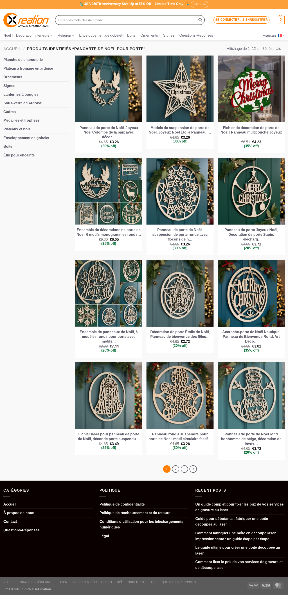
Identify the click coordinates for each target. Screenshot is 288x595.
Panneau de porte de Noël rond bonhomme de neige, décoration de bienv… (251, 439)
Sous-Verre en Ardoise (22, 103)
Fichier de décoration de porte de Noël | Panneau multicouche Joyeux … (251, 132)
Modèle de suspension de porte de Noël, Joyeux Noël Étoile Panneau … (180, 130)
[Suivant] (193, 469)
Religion (64, 35)
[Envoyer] (200, 20)
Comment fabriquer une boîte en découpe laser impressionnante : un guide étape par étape (235, 536)
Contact (10, 522)
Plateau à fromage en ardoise (28, 68)
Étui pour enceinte (19, 155)
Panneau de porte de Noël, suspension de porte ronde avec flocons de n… (180, 234)
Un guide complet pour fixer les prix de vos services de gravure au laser (239, 507)
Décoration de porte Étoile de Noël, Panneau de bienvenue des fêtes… (180, 334)
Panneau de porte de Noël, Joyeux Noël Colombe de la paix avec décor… (108, 132)
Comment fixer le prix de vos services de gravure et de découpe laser (239, 565)
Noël (7, 35)
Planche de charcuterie (23, 60)
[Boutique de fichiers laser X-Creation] (26, 20)
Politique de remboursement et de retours (134, 513)
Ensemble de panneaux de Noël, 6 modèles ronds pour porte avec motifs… (109, 336)
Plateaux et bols (17, 129)
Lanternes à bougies (20, 94)
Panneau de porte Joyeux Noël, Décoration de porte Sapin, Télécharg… (251, 234)
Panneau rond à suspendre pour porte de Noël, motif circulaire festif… (179, 436)
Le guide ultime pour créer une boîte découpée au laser (237, 550)
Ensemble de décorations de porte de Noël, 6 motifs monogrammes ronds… (108, 232)
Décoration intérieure (33, 35)
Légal (104, 536)
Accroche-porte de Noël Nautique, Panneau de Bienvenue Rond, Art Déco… (251, 336)
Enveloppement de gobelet (100, 35)
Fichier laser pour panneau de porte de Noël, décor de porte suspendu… (109, 436)
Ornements (149, 35)
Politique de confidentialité (122, 504)
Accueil (12, 48)
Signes (168, 35)
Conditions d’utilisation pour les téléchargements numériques (141, 524)
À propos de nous (18, 513)
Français (270, 35)
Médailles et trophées (21, 120)
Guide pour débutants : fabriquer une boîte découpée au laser (231, 521)
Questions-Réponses (196, 35)
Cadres (9, 112)
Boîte (131, 35)
